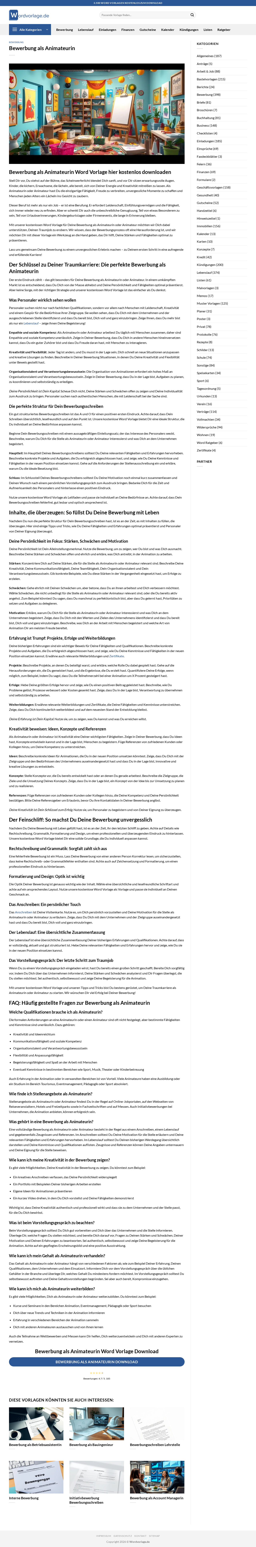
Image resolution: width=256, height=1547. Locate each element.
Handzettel (204, 210)
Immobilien (204, 226)
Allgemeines (205, 56)
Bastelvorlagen (207, 79)
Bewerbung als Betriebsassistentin (35, 1445)
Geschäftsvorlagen (210, 187)
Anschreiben (23, 912)
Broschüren (205, 110)
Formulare (204, 180)
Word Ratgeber (207, 442)
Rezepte (202, 342)
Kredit (201, 257)
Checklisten (205, 133)
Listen (208, 29)
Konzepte (203, 249)
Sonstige (203, 365)
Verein (201, 404)
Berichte (202, 87)
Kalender (167, 29)
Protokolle (204, 334)
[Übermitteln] (192, 15)
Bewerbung (64, 29)
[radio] (91, 1372)
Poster (201, 319)
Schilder (202, 350)
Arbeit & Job (205, 71)
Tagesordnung (206, 388)
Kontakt (140, 1535)
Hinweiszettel (206, 218)
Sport (200, 381)
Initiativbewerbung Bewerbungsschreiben (86, 1500)
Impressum (103, 1535)
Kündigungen (189, 29)
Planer (201, 311)
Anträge (202, 64)
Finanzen (127, 29)
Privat (201, 326)
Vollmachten (205, 419)
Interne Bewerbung (24, 1498)
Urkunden (204, 396)
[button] (30, 29)
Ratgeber (224, 29)
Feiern (201, 164)
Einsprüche (204, 148)
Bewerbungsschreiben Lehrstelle (155, 1445)
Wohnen (203, 435)
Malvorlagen (205, 288)
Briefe (201, 102)
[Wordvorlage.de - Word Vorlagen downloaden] (29, 15)
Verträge (203, 411)
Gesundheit (205, 195)
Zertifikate (116, 656)
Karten (201, 241)
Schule (201, 357)
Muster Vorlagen (208, 303)
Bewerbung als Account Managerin (156, 1498)
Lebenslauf (86, 29)
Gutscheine (148, 29)
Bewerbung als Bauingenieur (91, 1445)
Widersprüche (206, 427)
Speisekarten (206, 373)
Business (203, 125)
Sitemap (154, 1535)
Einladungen (107, 29)
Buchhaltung (205, 118)
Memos (202, 296)
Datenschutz (123, 1535)
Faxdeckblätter (207, 156)
